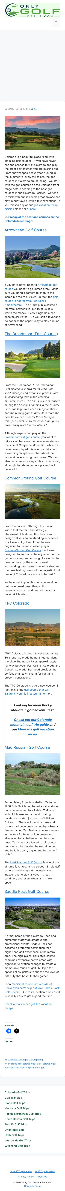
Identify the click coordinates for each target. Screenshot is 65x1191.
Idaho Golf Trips (15, 1103)
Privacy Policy (26, 1176)
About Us (42, 1176)
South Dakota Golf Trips (20, 1119)
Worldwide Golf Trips (18, 1140)
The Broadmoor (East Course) (31, 334)
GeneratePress (32, 1186)
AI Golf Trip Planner (21, 1171)
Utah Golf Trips (14, 1135)
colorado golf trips (32, 1063)
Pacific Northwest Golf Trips (23, 1113)
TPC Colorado (17, 603)
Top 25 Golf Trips (16, 1124)
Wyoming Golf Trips (17, 1145)
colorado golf (14, 1063)
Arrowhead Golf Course (26, 230)
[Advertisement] (32, 64)
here (33, 209)
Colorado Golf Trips (18, 1059)
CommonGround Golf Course (30, 478)
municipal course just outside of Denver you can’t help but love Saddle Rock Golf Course (32, 988)
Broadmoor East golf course (22, 437)
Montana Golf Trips (17, 1108)
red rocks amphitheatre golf (30, 1067)
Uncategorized (14, 1129)
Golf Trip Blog (36, 1059)
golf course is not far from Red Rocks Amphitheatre (31, 301)
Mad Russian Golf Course (27, 747)
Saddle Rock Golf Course (27, 891)
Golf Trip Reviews (45, 1171)
